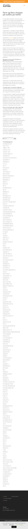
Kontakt (5, 500)
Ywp (4, 486)
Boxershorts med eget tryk (8, 201)
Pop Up (4, 393)
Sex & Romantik (6, 425)
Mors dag (5, 367)
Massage (5, 363)
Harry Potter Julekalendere (8, 269)
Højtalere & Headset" (7, 285)
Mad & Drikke (6, 360)
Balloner (4, 183)
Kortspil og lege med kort (8, 325)
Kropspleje (5, 335)
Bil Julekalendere (6, 187)
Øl (3, 370)
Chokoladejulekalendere (8, 211)
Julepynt (4, 307)
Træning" (5, 463)
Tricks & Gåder (6, 466)
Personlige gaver (6, 383)
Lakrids (4, 343)
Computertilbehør (7, 213)
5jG (3, 165)
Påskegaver (5, 380)
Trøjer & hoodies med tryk (8, 468)
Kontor (4, 319)
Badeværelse (5, 177)
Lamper (4, 347)
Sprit (4, 443)
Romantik (5, 408)
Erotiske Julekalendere (8, 229)
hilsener (4, 279)
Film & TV (5, 239)
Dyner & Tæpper (6, 221)
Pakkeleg (5, 371)
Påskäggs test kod (6, 373)
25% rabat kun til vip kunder (9, 157)
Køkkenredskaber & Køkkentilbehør (10, 332)
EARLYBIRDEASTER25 (7, 223)
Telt (3, 453)
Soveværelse (5, 438)
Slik (3, 433)
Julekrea (4, 305)
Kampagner (5, 313)
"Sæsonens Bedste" (7, 153)
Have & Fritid (5, 273)
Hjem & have (5, 281)
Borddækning (6, 197)
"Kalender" (5, 151)
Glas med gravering (7, 259)
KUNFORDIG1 (6, 339)
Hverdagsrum (6, 291)
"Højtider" (5, 147)
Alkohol (4, 169)
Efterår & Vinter (6, 227)
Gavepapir (5, 251)
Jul (3, 299)
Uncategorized (6, 471)
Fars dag (5, 231)
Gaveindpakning (6, 249)
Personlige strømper (7, 388)
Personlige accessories (8, 381)
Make (4, 361)
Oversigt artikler (14, 496)
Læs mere (11, 524)
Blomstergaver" (6, 195)
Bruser (4, 203)
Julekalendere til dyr (7, 303)
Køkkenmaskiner (6, 329)
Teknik (4, 451)
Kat (3, 317)
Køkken (4, 327)
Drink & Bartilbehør (7, 215)
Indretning (5, 293)
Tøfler (4, 458)
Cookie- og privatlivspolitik (11, 520)
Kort (4, 323)
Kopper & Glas (6, 322)
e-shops (11, 37)
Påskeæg (5, 377)
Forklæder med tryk (7, 241)
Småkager (5, 436)
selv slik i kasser (6, 421)
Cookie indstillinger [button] (19, 524)
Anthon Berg (5, 171)
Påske (4, 375)
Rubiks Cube (5, 410)
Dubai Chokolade (6, 219)
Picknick (4, 390)
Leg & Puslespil (6, 350)
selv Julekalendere (7, 420)
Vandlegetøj (5, 476)
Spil (3, 441)
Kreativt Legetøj (6, 333)
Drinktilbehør (6, 217)
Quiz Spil (5, 401)
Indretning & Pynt (6, 295)
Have (4, 271)
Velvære (4, 481)
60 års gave (5, 167)
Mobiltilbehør (6, 365)
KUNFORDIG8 (6, 341)
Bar (3, 185)
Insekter (4, 297)
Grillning (5, 261)
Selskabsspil (5, 418)
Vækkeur (5, 478)
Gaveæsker (5, 247)
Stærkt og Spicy (6, 446)
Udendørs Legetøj (6, 469)
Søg (15, 138)
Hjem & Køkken (6, 283)
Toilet (4, 456)
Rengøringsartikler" (7, 405)
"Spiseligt (5, 155)
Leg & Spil (5, 351)
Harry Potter (5, 267)
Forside (5, 496)
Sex (3, 423)
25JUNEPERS (5, 159)
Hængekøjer (5, 277)
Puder (4, 395)
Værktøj (4, 479)
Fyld (4, 245)
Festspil (4, 235)
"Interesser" (5, 149)
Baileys (4, 181)
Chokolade (5, 207)
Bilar (4, 189)
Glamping (5, 257)
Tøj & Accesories (6, 460)
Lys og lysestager (6, 357)
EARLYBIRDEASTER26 (7, 225)
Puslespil (5, 400)
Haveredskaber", (6, 275)
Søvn (4, 440)
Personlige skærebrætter (8, 385)
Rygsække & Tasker (7, 411)
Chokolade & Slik (6, 209)
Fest (4, 233)
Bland (4, 193)
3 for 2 (4, 163)
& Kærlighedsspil (6, 143)
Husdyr (4, 289)
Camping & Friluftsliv (7, 205)
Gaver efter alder (6, 253)
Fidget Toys (5, 237)
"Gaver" (4, 145)
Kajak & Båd (5, 312)
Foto (4, 243)
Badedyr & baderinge (7, 175)
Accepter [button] (14, 526)
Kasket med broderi (7, 315)
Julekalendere (6, 301)
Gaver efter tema (6, 255)
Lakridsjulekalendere (7, 345)
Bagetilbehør (5, 179)
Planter (4, 391)
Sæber (4, 413)
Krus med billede (6, 337)
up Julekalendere (6, 474)
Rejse (4, 403)
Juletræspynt (5, 309)
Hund (4, 287)
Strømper (5, 448)
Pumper (4, 398)
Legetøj (4, 353)
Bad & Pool (5, 173)
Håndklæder (5, 263)
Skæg (4, 431)
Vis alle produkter (7, 498)
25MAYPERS (5, 161)
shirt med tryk (6, 430)
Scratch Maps (6, 415)
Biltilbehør (5, 191)
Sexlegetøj (5, 428)
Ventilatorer (5, 484)
